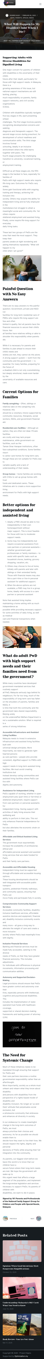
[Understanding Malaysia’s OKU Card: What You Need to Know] (22, 1288)
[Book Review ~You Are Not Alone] (22, 1324)
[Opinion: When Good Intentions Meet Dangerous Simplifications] (22, 1251)
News (12, 18)
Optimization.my (21, 1356)
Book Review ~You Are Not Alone (18, 1339)
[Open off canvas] (40, 4)
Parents (18, 18)
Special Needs (28, 18)
